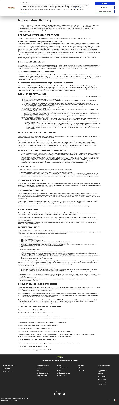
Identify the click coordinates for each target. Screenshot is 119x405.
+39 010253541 (6, 370)
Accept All (104, 3)
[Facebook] (55, 394)
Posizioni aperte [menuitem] (102, 384)
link (51, 290)
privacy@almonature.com (25, 290)
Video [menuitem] (79, 368)
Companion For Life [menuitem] (61, 372)
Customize (104, 7)
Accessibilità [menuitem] (39, 377)
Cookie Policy (13, 400)
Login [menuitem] (99, 371)
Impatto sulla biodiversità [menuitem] (42, 375)
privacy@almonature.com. (31, 280)
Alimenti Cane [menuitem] (40, 368)
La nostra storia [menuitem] (60, 368)
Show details (24, 13)
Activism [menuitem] (59, 370)
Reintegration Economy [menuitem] (62, 367)
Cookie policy (78, 7)
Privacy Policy (5, 400)
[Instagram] (59, 394)
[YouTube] (64, 394)
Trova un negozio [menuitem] (102, 379)
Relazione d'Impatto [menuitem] (61, 375)
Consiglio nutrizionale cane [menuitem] (43, 373)
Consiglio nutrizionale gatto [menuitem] (43, 372)
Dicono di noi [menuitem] (81, 370)
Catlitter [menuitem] (39, 370)
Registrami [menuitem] (100, 373)
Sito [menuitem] (99, 367)
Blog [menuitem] (79, 367)
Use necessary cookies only (104, 11)
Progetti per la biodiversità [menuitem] (63, 373)
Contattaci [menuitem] (100, 378)
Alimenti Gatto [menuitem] (40, 367)
